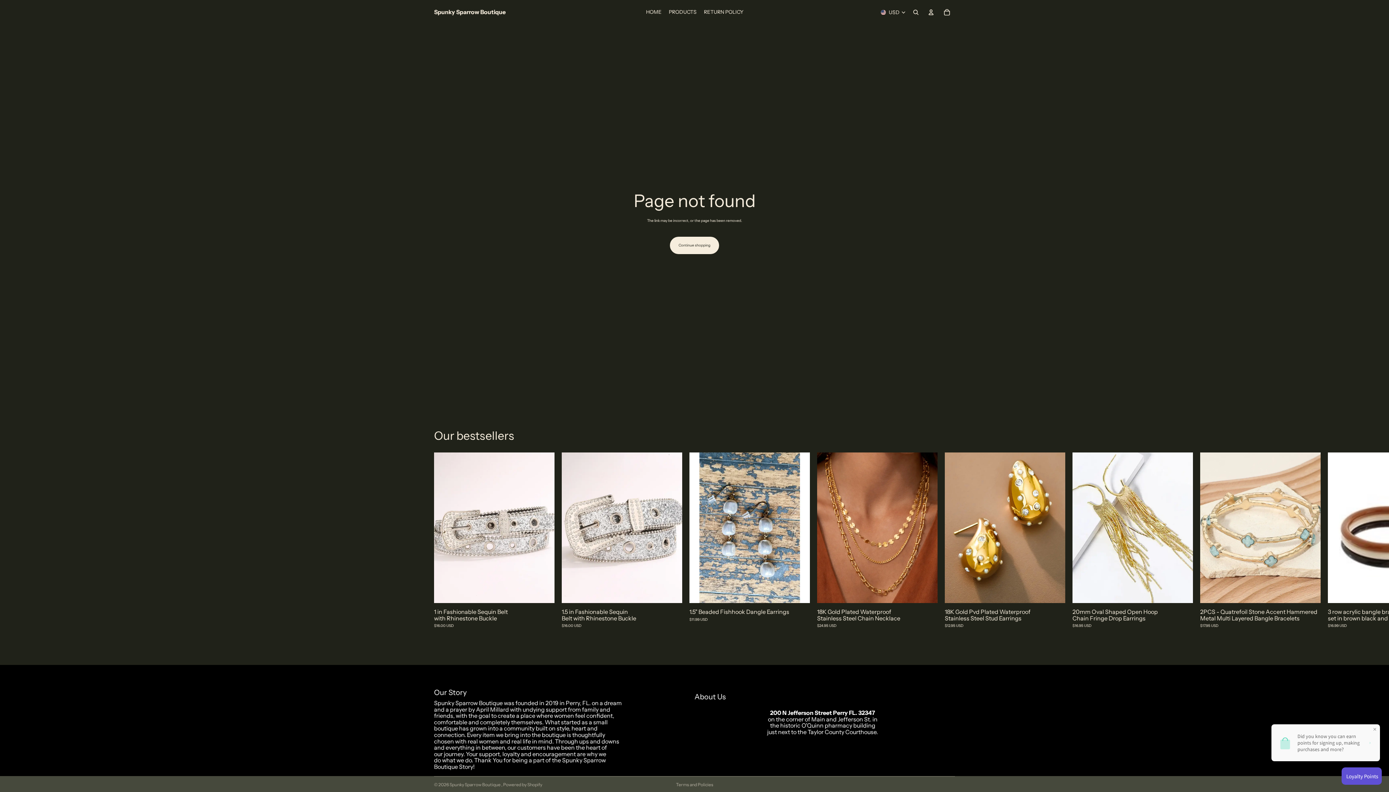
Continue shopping (694, 245)
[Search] (916, 12)
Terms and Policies (694, 784)
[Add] (543, 591)
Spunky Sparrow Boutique (475, 784)
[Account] (931, 12)
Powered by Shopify (522, 784)
